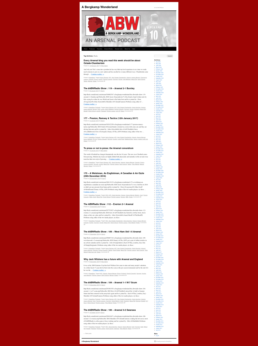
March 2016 (159, 272)
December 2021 (159, 149)
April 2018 (158, 228)
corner (102, 109)
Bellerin (137, 195)
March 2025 (159, 85)
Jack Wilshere (127, 79)
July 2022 (158, 136)
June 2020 (158, 181)
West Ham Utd (92, 252)
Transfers (99, 49)
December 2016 (159, 257)
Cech (98, 109)
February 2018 (159, 232)
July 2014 (158, 308)
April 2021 (158, 163)
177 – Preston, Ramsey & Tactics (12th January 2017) (111, 118)
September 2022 (160, 132)
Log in (157, 335)
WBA (127, 197)
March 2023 (159, 121)
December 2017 (159, 236)
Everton (91, 222)
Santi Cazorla (141, 79)
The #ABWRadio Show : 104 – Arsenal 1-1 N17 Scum (110, 282)
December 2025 (159, 72)
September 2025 (160, 78)
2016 (107, 195)
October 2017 (159, 239)
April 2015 (158, 292)
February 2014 (159, 317)
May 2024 (158, 96)
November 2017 (160, 237)
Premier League (111, 111)
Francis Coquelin (107, 79)
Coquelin (91, 79)
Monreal (138, 301)
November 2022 (160, 129)
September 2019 (160, 197)
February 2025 (159, 87)
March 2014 (159, 315)
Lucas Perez (121, 139)
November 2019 (160, 194)
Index (133, 49)
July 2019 (158, 201)
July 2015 (158, 286)
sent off (118, 111)
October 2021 (159, 152)
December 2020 (159, 170)
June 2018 (158, 225)
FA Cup (95, 139)
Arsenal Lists (119, 49)
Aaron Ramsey (104, 77)
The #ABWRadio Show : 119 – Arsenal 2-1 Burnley (109, 88)
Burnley (95, 109)
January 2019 (159, 212)
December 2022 (159, 127)
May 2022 (158, 139)
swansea (116, 328)
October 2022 (159, 130)
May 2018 (158, 226)
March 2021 (159, 165)
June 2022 (158, 138)
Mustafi (86, 111)
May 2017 (158, 248)
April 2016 (158, 270)
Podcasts (92, 49)
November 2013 (160, 323)
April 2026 (158, 65)
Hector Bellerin (116, 301)
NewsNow (92, 77)
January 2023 (159, 125)
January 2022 (159, 147)
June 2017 (158, 246)
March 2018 (159, 230)
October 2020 (159, 174)
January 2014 (159, 319)
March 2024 (159, 100)
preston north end (143, 139)
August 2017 (159, 243)
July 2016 (158, 266)
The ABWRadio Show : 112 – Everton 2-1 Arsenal (108, 204)
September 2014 (160, 304)
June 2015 (158, 288)
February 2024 (159, 101)
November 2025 (160, 74)
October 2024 (159, 91)
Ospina (135, 139)
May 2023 (158, 118)
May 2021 (158, 161)
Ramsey (123, 197)
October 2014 (159, 303)
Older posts (87, 333)
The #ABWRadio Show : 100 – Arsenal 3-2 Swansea (110, 309)
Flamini (100, 79)
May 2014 (158, 312)
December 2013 (159, 321)
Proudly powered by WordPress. (164, 341)
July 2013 (158, 330)
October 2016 (159, 261)
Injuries (120, 79)
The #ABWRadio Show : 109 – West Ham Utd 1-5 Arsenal (112, 231)
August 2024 (159, 94)
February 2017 (159, 254)
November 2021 (160, 150)
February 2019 (159, 210)
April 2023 (158, 120)
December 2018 (159, 214)
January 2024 (159, 103)
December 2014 (159, 299)
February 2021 (159, 167)
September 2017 (160, 241)
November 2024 (160, 89)
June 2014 (158, 310)
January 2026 (159, 71)
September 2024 (160, 92)
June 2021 (158, 159)
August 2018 (159, 221)
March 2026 (159, 67)
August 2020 (159, 178)
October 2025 (159, 76)
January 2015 (159, 297)
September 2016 (160, 263)
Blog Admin (104, 66)
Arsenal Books (108, 49)
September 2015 (160, 283)
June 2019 (158, 203)
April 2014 (158, 313)
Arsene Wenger (135, 77)
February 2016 (159, 274)
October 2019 (159, 196)
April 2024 (158, 98)
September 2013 (160, 326)
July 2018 (158, 223)
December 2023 (159, 105)
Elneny (96, 79)
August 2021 (159, 156)
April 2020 (158, 185)
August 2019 (159, 199)
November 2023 (160, 107)
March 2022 (159, 143)
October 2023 (159, 109)
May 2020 (158, 183)
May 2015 (158, 290)
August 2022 (159, 134)
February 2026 (159, 69)
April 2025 (158, 83)
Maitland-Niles (129, 139)
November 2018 (160, 216)
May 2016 (158, 268)
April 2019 (158, 207)
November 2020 (160, 172)
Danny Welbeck (109, 109)
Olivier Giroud (92, 111)
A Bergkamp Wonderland (100, 7)
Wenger (90, 81)
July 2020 (158, 179)
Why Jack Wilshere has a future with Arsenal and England (113, 259)
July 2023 (158, 114)
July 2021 (158, 158)
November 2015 (160, 279)
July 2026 (158, 62)
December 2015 (159, 277)
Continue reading (97, 74)
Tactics (85, 81)
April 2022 (158, 141)
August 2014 (159, 306)
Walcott (142, 164)
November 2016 (160, 259)
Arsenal (129, 77)
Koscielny (136, 109)
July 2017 (158, 245)
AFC (110, 77)
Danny (103, 91)
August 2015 (159, 284)
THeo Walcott (135, 164)
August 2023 (159, 112)
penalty (98, 111)
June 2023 (158, 116)
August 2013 (159, 328)
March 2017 (159, 252)
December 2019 (159, 192)
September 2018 (160, 219)
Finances (95, 250)
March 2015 (159, 294)
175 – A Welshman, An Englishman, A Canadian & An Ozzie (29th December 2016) (114, 174)
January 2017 (159, 255)
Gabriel (110, 250)
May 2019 (158, 205)
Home (85, 49)
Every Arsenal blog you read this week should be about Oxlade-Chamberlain (112, 62)
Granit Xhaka (116, 250)
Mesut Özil (134, 79)
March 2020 (159, 187)
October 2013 (159, 324)
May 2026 (158, 63)
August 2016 (159, 265)
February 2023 (159, 123)
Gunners (115, 79)
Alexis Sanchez (136, 107)
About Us (127, 49)
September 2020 (160, 176)
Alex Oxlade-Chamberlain (119, 77)
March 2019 (159, 208)
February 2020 (159, 188)
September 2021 (160, 154)
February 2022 (159, 145)
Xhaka (94, 81)
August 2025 (159, 80)
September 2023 (160, 110)
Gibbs (91, 197)
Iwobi (94, 197)
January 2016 (159, 275)
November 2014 (160, 301)
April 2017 (158, 250)
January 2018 (159, 234)
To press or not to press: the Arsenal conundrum (108, 148)
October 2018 (159, 217)
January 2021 (159, 168)
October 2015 (159, 281)
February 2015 (159, 295)
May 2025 (158, 81)
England (123, 273)
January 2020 (159, 190)
